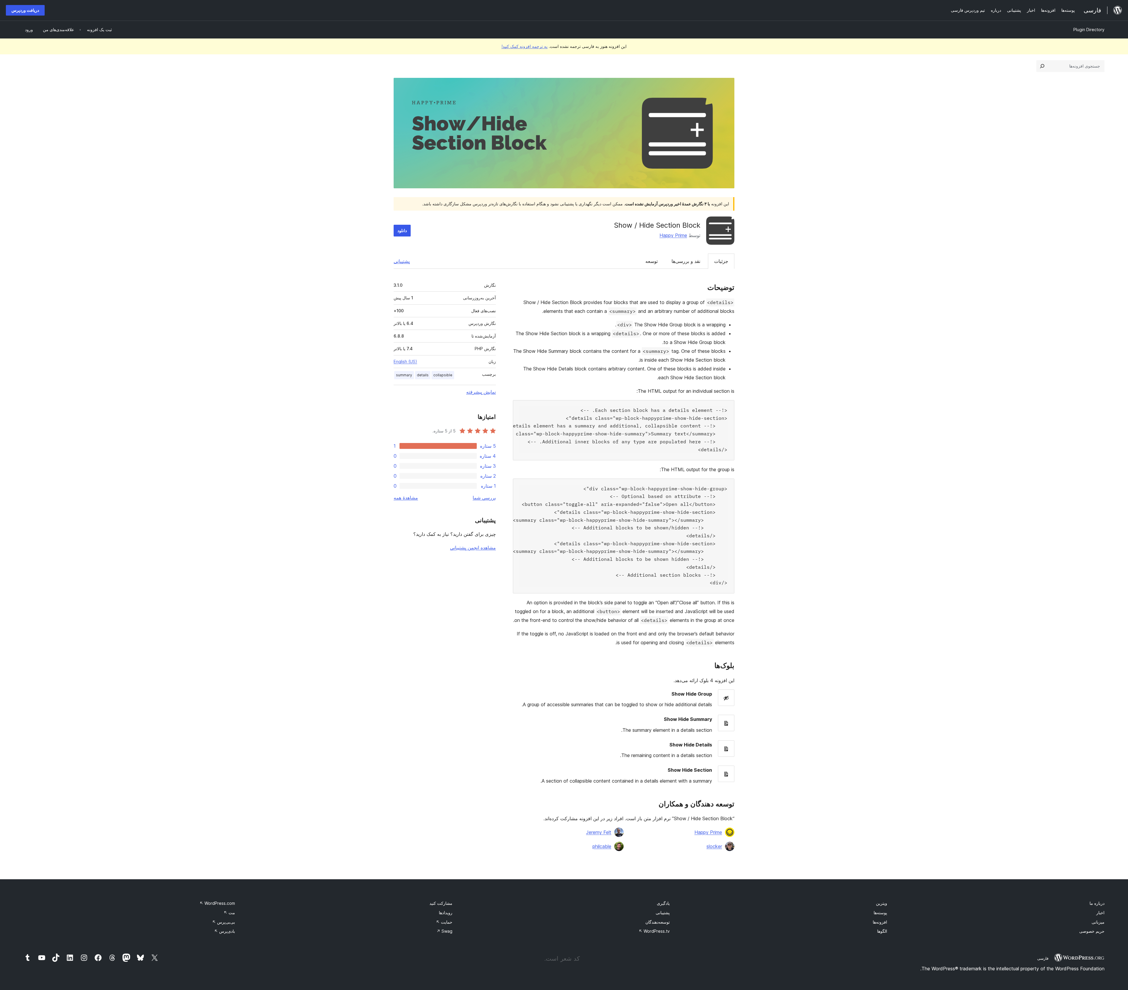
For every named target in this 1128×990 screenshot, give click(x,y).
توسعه (651, 261)
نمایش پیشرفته (481, 392)
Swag (444, 931)
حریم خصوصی (1091, 931)
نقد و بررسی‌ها (686, 261)
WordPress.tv (654, 931)
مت (229, 912)
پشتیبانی (402, 261)
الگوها (882, 931)
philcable (601, 846)
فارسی (1042, 958)
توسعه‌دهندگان (657, 921)
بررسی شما (484, 498)
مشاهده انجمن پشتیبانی (473, 548)
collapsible (442, 375)
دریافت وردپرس (25, 10)
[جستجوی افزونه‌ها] (1042, 66)
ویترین (881, 903)
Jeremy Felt (598, 832)
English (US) (405, 361)
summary (404, 375)
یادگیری (663, 903)
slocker (714, 846)
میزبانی (1098, 921)
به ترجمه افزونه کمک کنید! (524, 46)
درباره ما (1097, 903)
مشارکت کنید (440, 903)
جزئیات (721, 261)
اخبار (1100, 912)
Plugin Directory (1088, 29)
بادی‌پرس (224, 931)
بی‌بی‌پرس (223, 921)
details (423, 375)
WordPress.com (217, 903)
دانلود (402, 230)
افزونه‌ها (880, 921)
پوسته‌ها (880, 912)
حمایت (444, 921)
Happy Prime (673, 235)
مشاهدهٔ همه (406, 498)
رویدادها (445, 912)
